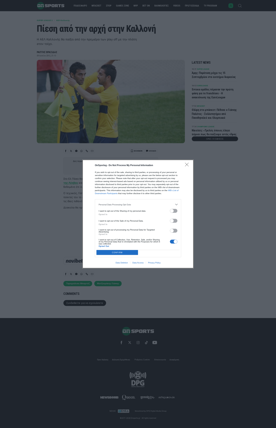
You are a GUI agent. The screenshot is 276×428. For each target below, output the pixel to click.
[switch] (173, 211)
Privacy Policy (154, 263)
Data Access (138, 263)
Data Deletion (122, 263)
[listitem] (138, 204)
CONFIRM (117, 252)
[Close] (187, 165)
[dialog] (138, 214)
